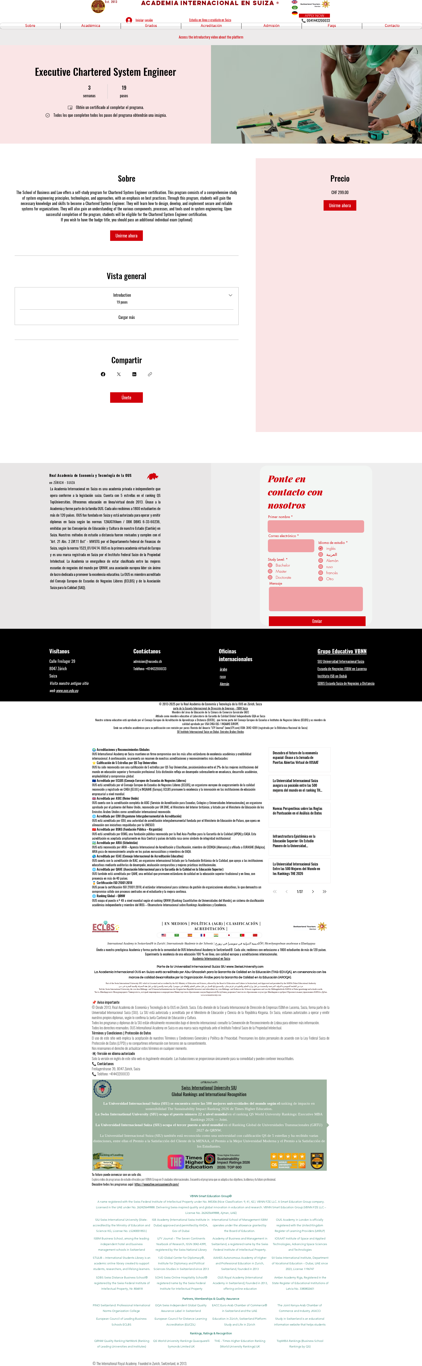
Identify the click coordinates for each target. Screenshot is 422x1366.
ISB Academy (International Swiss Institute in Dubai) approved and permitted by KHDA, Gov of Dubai (181, 1225)
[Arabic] (176, 935)
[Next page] (312, 891)
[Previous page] (286, 891)
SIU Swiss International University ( (117, 1219)
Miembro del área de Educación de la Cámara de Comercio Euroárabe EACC (210, 712)
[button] (30, 26)
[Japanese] (229, 935)
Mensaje (275, 583)
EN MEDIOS (176, 923)
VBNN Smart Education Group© (211, 1196)
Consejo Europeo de (155, 720)
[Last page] (324, 891)
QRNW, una (106, 567)
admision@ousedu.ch (147, 661)
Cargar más (126, 317)
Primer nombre (279, 517)
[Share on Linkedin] (134, 374)
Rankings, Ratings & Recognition (211, 1333)
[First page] (274, 891)
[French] (203, 935)
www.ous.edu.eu (67, 690)
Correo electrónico (282, 536)
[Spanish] (189, 935)
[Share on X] (119, 374)
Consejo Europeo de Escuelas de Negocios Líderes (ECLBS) (95, 580)
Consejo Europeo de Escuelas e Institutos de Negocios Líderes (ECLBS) (273, 720)
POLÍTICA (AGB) (207, 923)
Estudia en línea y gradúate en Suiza (210, 19)
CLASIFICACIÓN (242, 923)
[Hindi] (215, 935)
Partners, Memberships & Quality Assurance (210, 1298)
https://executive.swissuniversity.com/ (157, 1184)
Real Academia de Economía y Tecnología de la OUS (90, 475)
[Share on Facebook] (103, 374)
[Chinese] (255, 935)
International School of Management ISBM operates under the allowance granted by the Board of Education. (240, 1225)
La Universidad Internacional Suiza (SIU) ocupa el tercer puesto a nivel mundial (159, 1125)
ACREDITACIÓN (209, 928)
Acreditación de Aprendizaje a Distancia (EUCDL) (190, 720)
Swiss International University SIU (209, 1087)
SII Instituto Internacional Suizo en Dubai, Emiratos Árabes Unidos (210, 732)
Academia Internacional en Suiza (211, 958)
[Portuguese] (242, 935)
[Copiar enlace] (150, 374)
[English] (163, 935)
